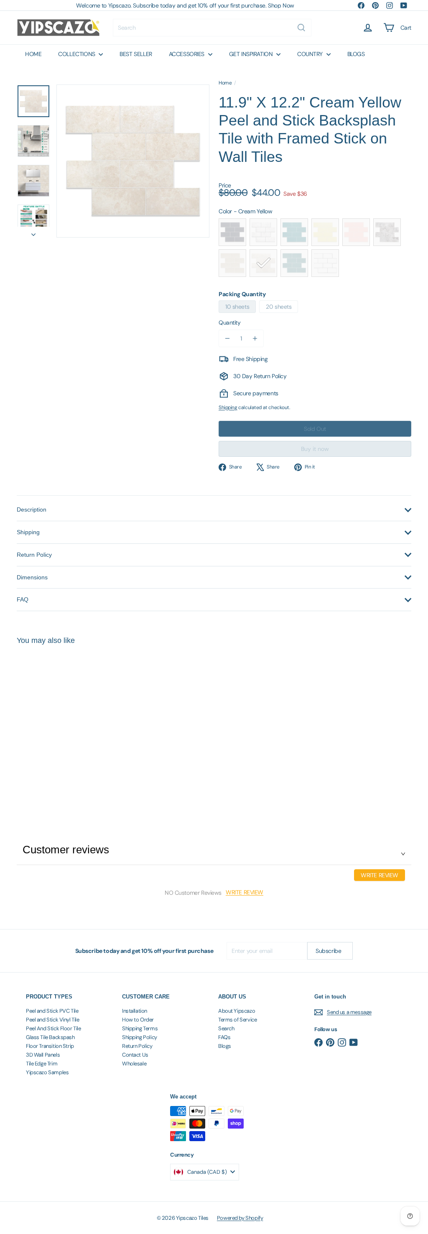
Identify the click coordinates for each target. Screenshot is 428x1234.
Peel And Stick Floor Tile (53, 1028)
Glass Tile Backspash (50, 1037)
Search (226, 1028)
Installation (134, 1010)
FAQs (224, 1037)
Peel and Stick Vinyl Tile (52, 1019)
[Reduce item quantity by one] (227, 338)
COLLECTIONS (77, 54)
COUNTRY (310, 54)
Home (225, 82)
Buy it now (315, 449)
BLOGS (356, 54)
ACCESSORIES (187, 54)
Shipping (228, 407)
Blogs (224, 1046)
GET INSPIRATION (251, 54)
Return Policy (137, 1046)
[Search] (301, 27)
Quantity (230, 322)
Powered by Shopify (240, 1217)
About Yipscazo (236, 1010)
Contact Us (135, 1054)
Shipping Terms (140, 1028)
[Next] (33, 232)
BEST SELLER (136, 54)
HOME (33, 54)
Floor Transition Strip (50, 1046)
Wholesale (134, 1063)
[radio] (232, 232)
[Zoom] (133, 161)
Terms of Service (237, 1019)
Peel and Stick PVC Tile (52, 1010)
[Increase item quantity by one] (255, 338)
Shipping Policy (139, 1037)
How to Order (138, 1019)
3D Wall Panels (43, 1054)
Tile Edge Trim (41, 1063)
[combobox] (212, 27)
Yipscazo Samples (47, 1072)
